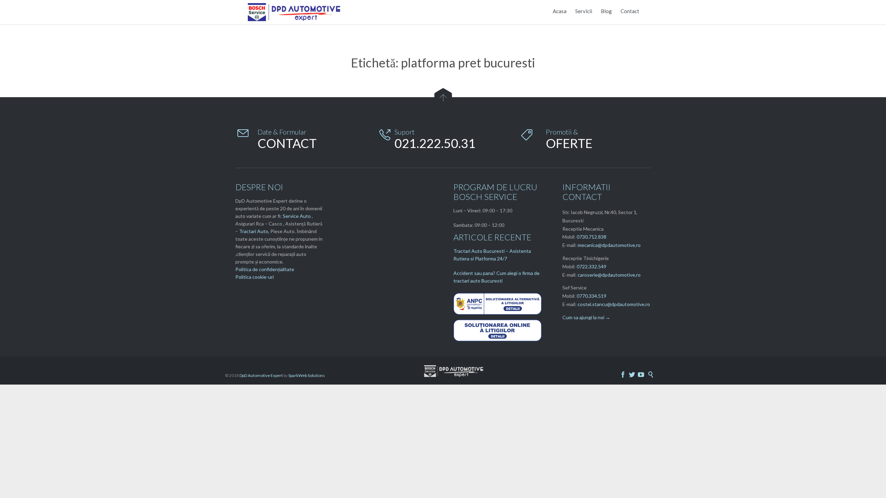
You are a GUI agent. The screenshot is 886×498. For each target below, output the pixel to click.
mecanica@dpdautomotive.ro (609, 245)
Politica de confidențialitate (264, 269)
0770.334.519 (591, 296)
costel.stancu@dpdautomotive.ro (614, 304)
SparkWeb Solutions (306, 375)
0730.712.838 (591, 237)
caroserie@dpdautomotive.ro (609, 275)
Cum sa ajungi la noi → (586, 317)
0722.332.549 (591, 266)
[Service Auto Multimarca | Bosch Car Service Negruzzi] (295, 12)
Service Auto (297, 216)
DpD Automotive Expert (261, 375)
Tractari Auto (253, 231)
